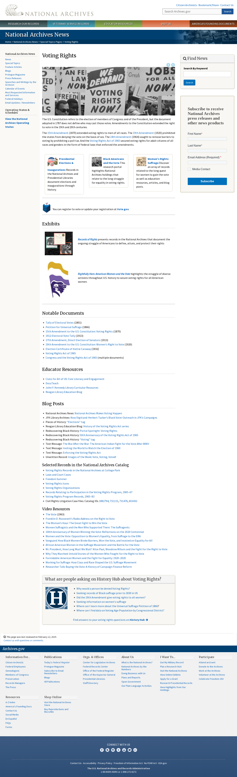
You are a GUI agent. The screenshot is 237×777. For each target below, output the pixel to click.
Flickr (135, 750)
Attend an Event (207, 662)
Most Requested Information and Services (20, 94)
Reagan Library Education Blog (64, 392)
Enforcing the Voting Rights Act (82, 452)
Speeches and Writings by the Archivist (20, 83)
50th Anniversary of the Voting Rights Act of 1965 (109, 435)
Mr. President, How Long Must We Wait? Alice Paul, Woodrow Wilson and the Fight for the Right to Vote (106, 549)
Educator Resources (118, 23)
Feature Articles (13, 66)
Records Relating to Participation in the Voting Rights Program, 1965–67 (89, 492)
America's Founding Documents (213, 23)
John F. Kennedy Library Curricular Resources (72, 387)
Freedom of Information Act (128, 763)
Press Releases (13, 78)
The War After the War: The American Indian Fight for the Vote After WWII (106, 443)
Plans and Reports (130, 677)
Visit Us (166, 23)
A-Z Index (10, 702)
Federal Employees (16, 666)
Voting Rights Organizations (63, 488)
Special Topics (12, 63)
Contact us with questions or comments (23, 640)
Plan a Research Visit (170, 666)
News (8, 59)
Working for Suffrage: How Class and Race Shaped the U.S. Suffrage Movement (91, 562)
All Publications (52, 681)
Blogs (8, 70)
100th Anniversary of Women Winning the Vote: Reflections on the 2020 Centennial (95, 532)
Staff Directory (90, 683)
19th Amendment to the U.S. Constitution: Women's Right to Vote (85, 344)
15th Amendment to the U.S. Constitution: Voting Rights (79, 331)
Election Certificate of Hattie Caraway (68, 349)
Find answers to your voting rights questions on (109, 619)
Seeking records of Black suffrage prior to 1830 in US (107, 593)
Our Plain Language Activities (136, 685)
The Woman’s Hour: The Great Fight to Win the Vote (76, 523)
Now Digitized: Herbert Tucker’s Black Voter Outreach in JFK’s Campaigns (113, 417)
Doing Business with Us (133, 673)
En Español (11, 718)
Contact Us (227, 5)
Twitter (173, 65)
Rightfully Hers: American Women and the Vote (104, 274)
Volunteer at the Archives (212, 674)
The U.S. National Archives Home (49, 10)
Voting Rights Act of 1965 (105, 140)
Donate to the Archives (211, 666)
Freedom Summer (56, 479)
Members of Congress (17, 674)
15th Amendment (57, 133)
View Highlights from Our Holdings (173, 689)
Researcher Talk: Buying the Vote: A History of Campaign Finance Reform (89, 566)
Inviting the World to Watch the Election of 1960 (91, 448)
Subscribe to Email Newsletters (54, 672)
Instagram (113, 750)
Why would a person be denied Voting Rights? (103, 588)
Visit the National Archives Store (57, 704)
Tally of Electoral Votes (60, 322)
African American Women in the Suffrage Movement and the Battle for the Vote (92, 545)
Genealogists (12, 670)
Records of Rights (87, 239)
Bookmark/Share (208, 5)
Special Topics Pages (51, 41)
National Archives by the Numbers (134, 668)
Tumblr (118, 750)
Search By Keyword (196, 68)
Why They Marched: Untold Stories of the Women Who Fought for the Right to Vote (95, 553)
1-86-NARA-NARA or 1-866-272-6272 (118, 771)
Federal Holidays (14, 98)
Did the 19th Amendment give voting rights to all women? (111, 597)
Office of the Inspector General (99, 674)
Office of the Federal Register (98, 670)
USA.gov (162, 763)
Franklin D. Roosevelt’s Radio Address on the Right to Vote (80, 518)
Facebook (168, 65)
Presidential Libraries (94, 678)
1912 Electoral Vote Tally (60, 335)
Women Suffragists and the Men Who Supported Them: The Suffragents (88, 527)
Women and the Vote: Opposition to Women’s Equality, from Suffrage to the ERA (93, 536)
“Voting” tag (87, 439)
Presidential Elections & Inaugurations (61, 164)
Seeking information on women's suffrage (101, 601)
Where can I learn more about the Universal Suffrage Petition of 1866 (117, 606)
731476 (123, 501)
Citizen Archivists (186, 5)
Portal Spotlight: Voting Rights (98, 430)
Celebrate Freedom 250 (211, 678)
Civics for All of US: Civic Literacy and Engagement (75, 379)
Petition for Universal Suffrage (64, 327)
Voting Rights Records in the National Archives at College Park (83, 470)
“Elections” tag (76, 422)
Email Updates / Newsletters (20, 102)
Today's (57, 662)
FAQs (8, 722)
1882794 (104, 501)
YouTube (124, 750)
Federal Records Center (95, 666)
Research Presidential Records (176, 683)
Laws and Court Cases (58, 474)
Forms (9, 727)
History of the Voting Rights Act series (106, 426)
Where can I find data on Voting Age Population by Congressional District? (120, 610)
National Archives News (26, 41)
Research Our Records (23, 23)
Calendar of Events (15, 88)
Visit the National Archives (173, 670)
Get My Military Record (172, 662)
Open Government (131, 681)
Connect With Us (118, 744)
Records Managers (15, 683)
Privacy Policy (105, 763)
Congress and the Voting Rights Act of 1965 (71, 357)
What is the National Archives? (137, 662)
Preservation (12, 678)
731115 (114, 501)
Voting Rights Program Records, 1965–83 (70, 496)
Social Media (12, 714)
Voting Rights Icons (57, 483)
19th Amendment (143, 133)
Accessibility (89, 763)
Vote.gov (123, 209)
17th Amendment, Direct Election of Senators (73, 340)
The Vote (51, 514)
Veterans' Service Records (71, 23)
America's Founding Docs (19, 706)
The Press (11, 687)
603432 (133, 501)
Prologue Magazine (15, 74)
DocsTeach (52, 383)
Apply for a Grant (169, 678)
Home (8, 41)
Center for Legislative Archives (99, 662)
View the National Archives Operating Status (17, 122)
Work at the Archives (209, 670)
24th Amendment (120, 137)
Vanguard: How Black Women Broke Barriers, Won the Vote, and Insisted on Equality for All (99, 540)
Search (227, 11)
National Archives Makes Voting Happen (98, 413)
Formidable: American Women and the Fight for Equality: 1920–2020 (86, 558)
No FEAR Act (150, 763)
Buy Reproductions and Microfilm (56, 711)
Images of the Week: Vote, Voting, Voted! (92, 457)
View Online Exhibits (170, 674)
